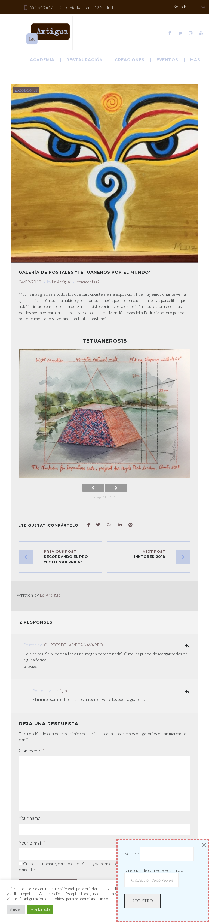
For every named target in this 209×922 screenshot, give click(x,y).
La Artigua (61, 281)
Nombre (131, 853)
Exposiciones (26, 89)
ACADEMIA (42, 59)
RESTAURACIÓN (84, 59)
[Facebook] (169, 33)
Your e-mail (32, 843)
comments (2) (89, 281)
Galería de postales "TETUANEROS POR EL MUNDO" (85, 272)
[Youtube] (201, 33)
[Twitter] (180, 33)
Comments (31, 751)
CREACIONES (130, 59)
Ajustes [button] (15, 909)
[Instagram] (191, 33)
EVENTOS (167, 59)
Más (195, 59)
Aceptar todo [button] (40, 909)
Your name (31, 818)
